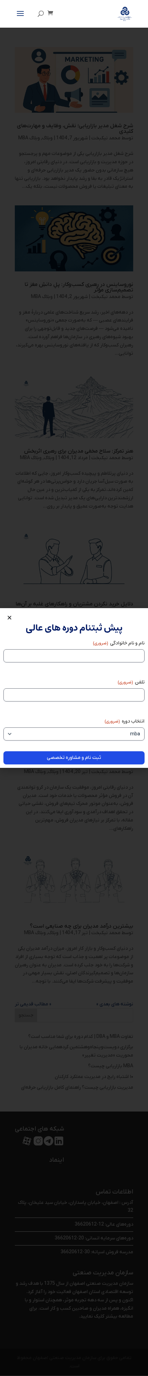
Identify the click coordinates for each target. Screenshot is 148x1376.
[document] (74, 688)
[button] (9, 617)
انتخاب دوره (125, 721)
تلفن (131, 682)
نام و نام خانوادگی (119, 643)
